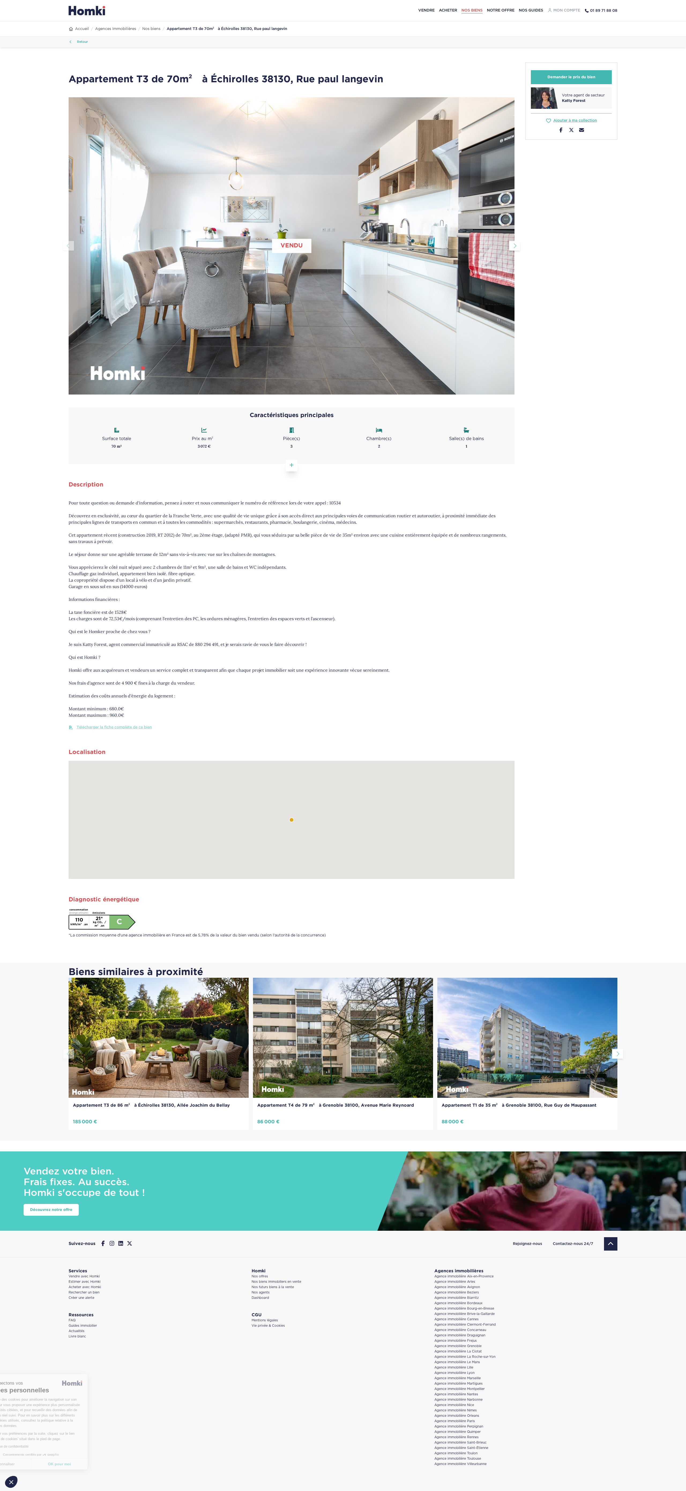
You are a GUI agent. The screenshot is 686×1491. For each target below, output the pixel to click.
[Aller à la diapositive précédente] (68, 246)
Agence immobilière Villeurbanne (460, 1464)
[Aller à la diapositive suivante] (514, 246)
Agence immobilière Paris (454, 1421)
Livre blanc (77, 1336)
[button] (11, 1481)
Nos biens (472, 10)
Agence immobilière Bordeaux (458, 1303)
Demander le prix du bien (571, 77)
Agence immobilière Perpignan (458, 1426)
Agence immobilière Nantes (456, 1394)
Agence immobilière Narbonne (458, 1399)
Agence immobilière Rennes (456, 1437)
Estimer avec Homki (84, 1281)
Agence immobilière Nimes (455, 1410)
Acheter (448, 10)
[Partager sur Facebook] (561, 131)
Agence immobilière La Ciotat (458, 1351)
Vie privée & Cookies (268, 1325)
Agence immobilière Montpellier (459, 1389)
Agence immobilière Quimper (457, 1431)
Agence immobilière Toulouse (457, 1458)
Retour (82, 41)
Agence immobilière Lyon (454, 1372)
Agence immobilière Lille (453, 1367)
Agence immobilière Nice (454, 1405)
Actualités (76, 1331)
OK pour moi (89, 1464)
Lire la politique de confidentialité (35, 1446)
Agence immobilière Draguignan (459, 1335)
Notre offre (500, 10)
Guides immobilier (83, 1325)
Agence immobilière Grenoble (458, 1346)
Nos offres (260, 1276)
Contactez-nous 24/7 (573, 1243)
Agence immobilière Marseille (457, 1378)
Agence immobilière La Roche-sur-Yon (464, 1356)
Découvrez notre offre (51, 1209)
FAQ (72, 1320)
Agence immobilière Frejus (455, 1340)
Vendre (426, 10)
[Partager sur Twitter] (571, 131)
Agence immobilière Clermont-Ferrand (465, 1324)
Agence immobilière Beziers (456, 1292)
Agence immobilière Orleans (456, 1415)
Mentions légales (265, 1320)
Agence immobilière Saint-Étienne (461, 1448)
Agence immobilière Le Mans (457, 1362)
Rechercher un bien (84, 1292)
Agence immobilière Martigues (458, 1383)
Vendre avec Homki (84, 1276)
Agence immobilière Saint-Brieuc (460, 1442)
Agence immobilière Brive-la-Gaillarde (464, 1313)
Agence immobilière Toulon (456, 1453)
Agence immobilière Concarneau (460, 1330)
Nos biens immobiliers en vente (276, 1281)
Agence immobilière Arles (454, 1281)
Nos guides (531, 10)
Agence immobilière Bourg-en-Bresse (464, 1308)
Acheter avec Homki (85, 1287)
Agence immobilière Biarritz (456, 1297)
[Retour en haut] (610, 1244)
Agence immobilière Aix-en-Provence (464, 1276)
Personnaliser (33, 1464)
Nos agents (261, 1292)
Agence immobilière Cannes (456, 1319)
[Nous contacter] (582, 131)
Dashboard (260, 1297)
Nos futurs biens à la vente (273, 1287)
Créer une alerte (81, 1297)
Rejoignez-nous (527, 1243)
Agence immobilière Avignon (457, 1287)
